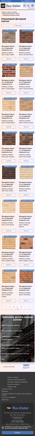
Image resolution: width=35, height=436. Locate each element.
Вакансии (5, 391)
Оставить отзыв (7, 389)
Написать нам (11, 387)
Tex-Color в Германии (8, 397)
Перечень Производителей (16, 380)
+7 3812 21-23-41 (24, 424)
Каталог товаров (12, 377)
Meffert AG (5, 400)
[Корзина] (32, 5)
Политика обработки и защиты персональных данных (17, 394)
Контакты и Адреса (13, 384)
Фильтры (18, 25)
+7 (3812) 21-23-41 (29, 1)
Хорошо (17, 432)
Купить (8, 59)
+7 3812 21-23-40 (13, 424)
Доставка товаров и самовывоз (17, 382)
